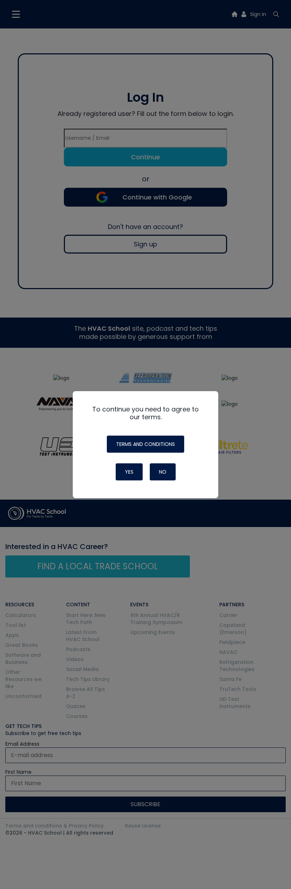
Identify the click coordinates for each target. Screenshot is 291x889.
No (162, 471)
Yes (129, 471)
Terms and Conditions (145, 444)
